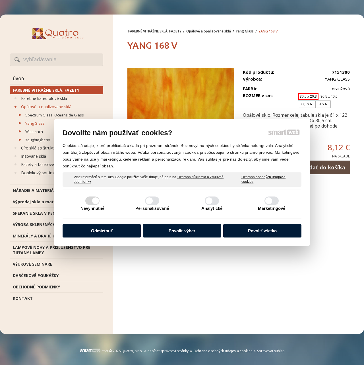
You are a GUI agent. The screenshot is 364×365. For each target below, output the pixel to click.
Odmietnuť (102, 230)
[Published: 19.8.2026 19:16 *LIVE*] (104, 350)
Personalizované (152, 208)
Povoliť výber (182, 230)
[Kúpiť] (323, 167)
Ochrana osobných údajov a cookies (263, 179)
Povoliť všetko (262, 230)
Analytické (211, 208)
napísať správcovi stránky (168, 350)
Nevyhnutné (92, 208)
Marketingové (271, 208)
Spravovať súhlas (270, 350)
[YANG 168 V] (180, 118)
